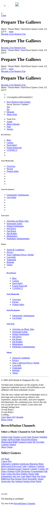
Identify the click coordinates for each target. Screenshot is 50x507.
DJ (47, 469)
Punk (43, 476)
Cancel (4, 461)
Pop (39, 476)
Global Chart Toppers (10, 437)
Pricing (10, 169)
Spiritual (19, 481)
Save (9, 102)
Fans (9, 126)
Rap (13, 479)
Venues (10, 129)
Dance (4, 471)
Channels (19, 417)
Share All (10, 417)
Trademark (11, 260)
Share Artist (12, 114)
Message (10, 112)
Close (3, 15)
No (8, 109)
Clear (3, 417)
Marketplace (12, 236)
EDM (17, 471)
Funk (3, 474)
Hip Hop (16, 474)
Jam (14, 476)
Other (34, 476)
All (2, 459)
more (11, 31)
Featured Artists (25, 442)
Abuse (9, 265)
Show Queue (7, 419)
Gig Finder (11, 197)
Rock (24, 479)
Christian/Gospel (13, 469)
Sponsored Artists (14, 223)
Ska (13, 481)
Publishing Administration (18, 238)
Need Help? (12, 145)
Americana (24, 464)
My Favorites (38, 442)
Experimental (37, 471)
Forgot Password (14, 147)
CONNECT (12, 150)
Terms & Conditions (15, 249)
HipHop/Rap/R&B (9, 442)
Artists (9, 121)
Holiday (24, 474)
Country (41, 469)
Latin (23, 476)
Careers (10, 142)
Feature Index (13, 171)
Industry (13, 124)
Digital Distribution (15, 226)
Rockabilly (32, 479)
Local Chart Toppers (30, 437)
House (31, 474)
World (38, 481)
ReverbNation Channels (24, 503)
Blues (41, 464)
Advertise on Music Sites (18, 221)
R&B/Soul (5, 479)
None (6, 459)
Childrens (31, 466)
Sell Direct (11, 228)
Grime (9, 474)
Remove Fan (20, 34)
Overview (11, 166)
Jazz (18, 476)
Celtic (24, 466)
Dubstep (11, 471)
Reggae (18, 479)
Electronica (26, 471)
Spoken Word (29, 481)
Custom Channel (8, 444)
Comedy (34, 469)
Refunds (10, 262)
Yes (8, 107)
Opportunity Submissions (18, 195)
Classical (25, 469)
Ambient (15, 464)
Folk (45, 471)
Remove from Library (21, 102)
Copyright (11, 257)
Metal (28, 476)
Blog (9, 140)
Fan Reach (11, 231)
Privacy (10, 252)
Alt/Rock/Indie (13, 439)
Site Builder (12, 233)
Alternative (6, 464)
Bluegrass (33, 464)
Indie (37, 474)
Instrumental (6, 476)
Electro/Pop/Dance (29, 439)
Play (10, 461)
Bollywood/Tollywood (11, 466)
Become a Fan (7, 34)
